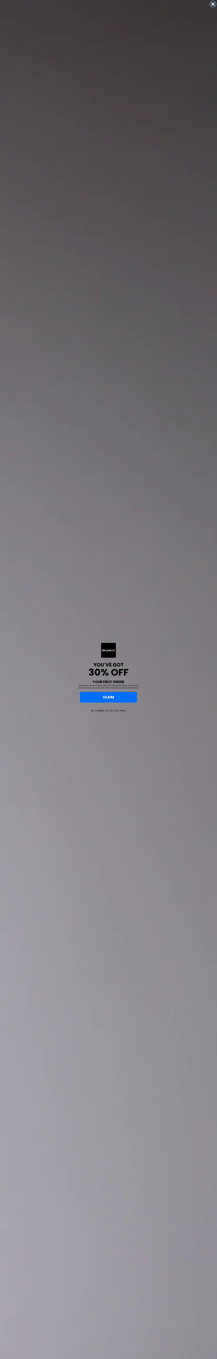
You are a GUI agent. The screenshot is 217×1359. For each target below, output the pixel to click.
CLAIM (108, 697)
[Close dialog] (213, 4)
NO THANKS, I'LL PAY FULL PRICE (108, 710)
